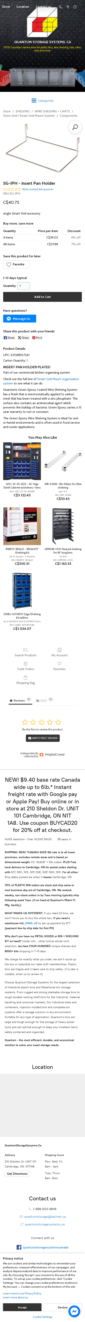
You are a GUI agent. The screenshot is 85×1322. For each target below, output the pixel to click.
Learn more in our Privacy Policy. (22, 1293)
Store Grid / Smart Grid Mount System (29, 115)
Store (7, 111)
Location (23, 6)
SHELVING (23, 111)
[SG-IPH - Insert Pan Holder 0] (42, 148)
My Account (59, 655)
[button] (16, 264)
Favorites (59, 669)
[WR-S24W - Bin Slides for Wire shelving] (63, 461)
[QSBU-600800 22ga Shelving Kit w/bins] (22, 591)
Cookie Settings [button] (42, 1317)
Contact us (43, 6)
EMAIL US (31, 923)
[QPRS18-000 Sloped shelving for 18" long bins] (63, 526)
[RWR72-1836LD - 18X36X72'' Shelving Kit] (22, 526)
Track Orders (25, 669)
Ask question (46, 189)
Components (68, 115)
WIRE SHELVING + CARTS (52, 111)
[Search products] (75, 127)
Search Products (26, 655)
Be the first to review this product (42, 729)
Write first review (44, 738)
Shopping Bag (25, 683)
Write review (29, 189)
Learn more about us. (16, 1297)
